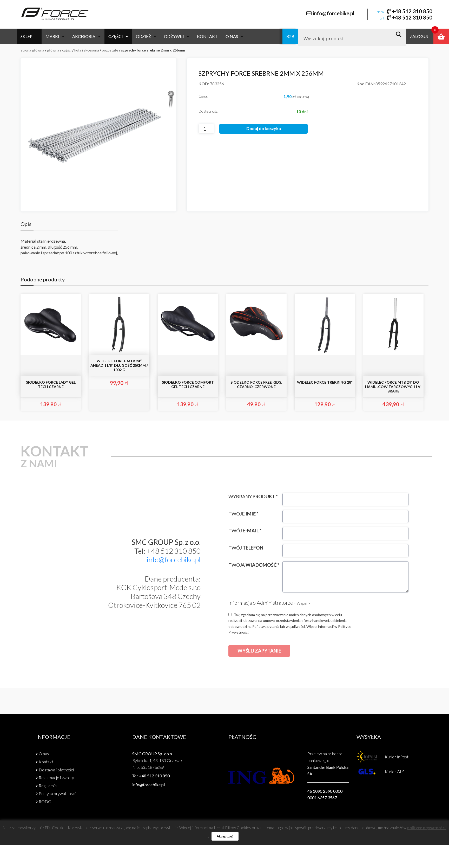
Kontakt (207, 36)
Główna (53, 50)
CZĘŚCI (115, 36)
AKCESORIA (83, 36)
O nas (232, 36)
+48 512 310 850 (412, 11)
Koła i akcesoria (86, 50)
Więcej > (303, 603)
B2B (290, 36)
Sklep (26, 36)
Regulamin (48, 785)
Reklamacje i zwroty (56, 777)
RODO (45, 801)
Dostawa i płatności (56, 769)
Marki (52, 36)
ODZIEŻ (143, 36)
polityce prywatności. (426, 827)
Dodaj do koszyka (263, 128)
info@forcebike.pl (333, 13)
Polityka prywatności (57, 793)
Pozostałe (110, 50)
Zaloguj (419, 36)
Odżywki (174, 36)
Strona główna (32, 50)
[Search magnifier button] (400, 34)
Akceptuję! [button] (225, 836)
